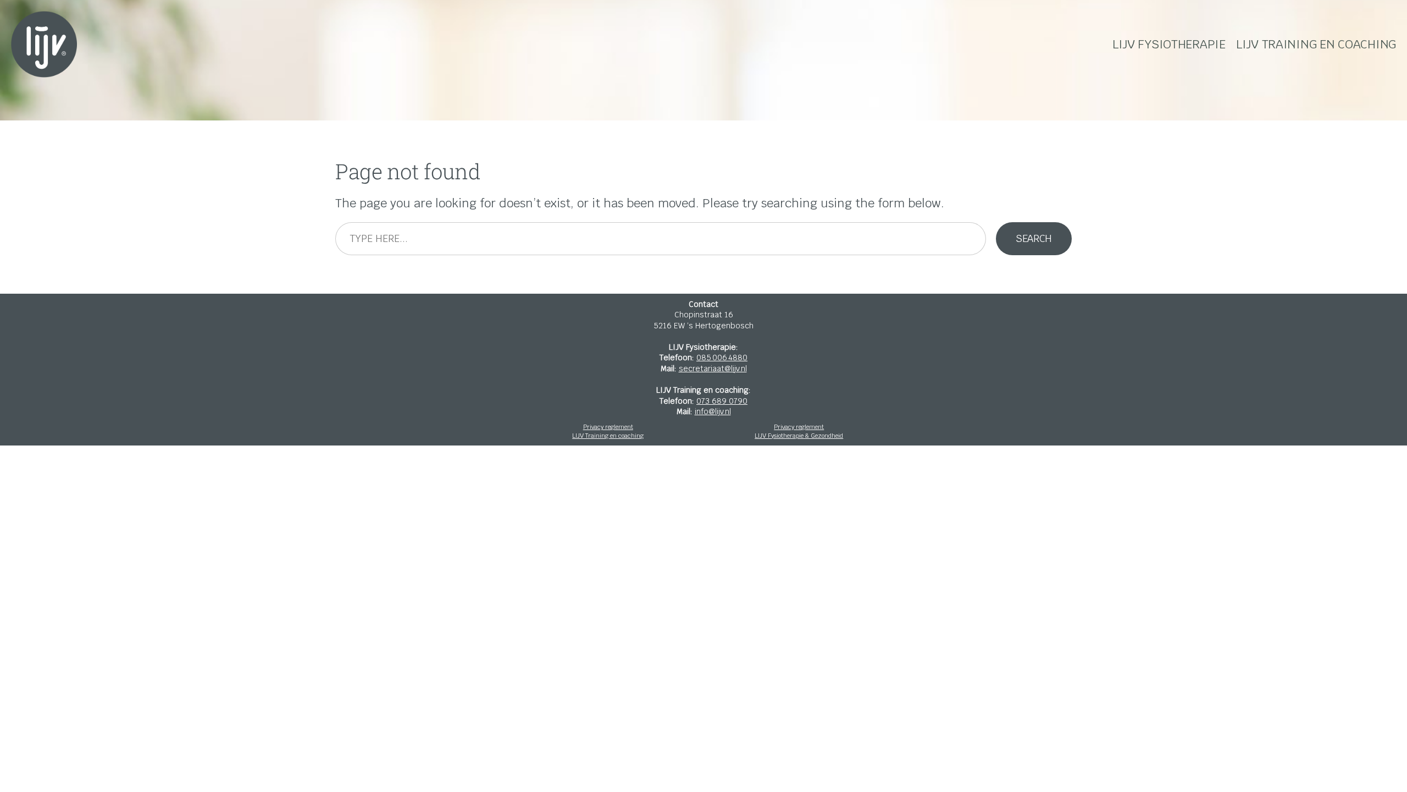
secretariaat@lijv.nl (713, 368)
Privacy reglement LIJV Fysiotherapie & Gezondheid (799, 431)
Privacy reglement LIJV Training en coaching (608, 431)
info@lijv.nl (713, 411)
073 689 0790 (721, 401)
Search (1034, 238)
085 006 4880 (721, 357)
